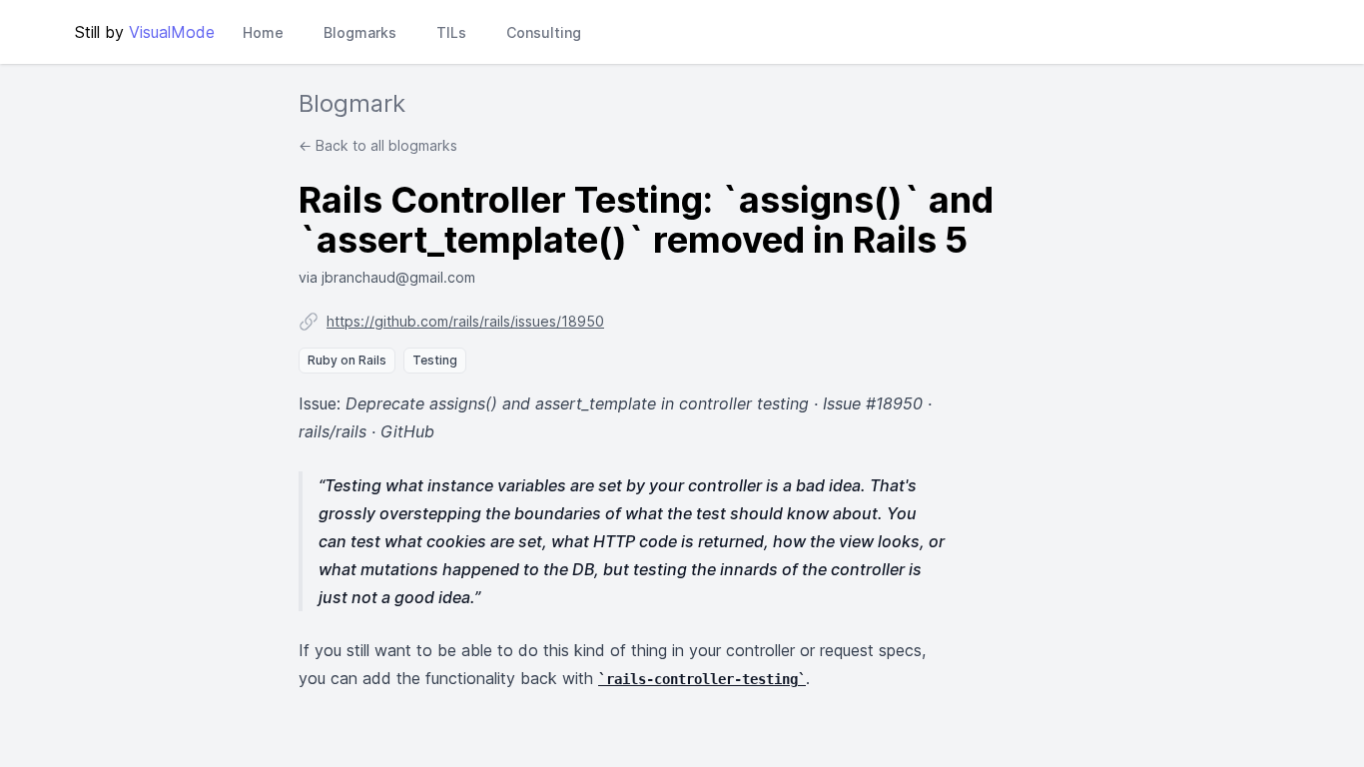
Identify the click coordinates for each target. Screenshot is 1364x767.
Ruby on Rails (347, 360)
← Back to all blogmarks (378, 145)
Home (263, 32)
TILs (451, 32)
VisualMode (172, 32)
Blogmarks (360, 32)
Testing (434, 360)
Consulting (543, 32)
